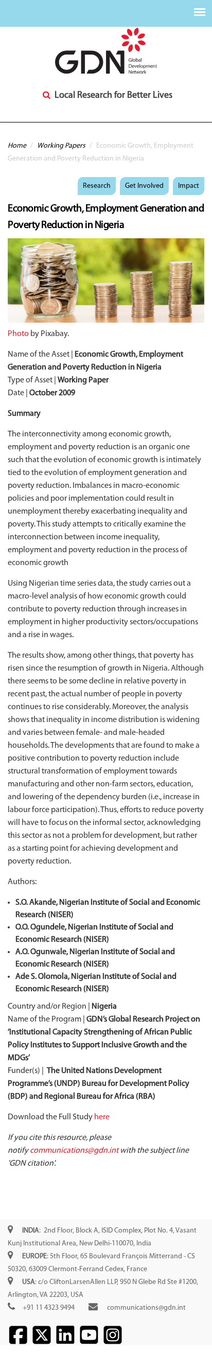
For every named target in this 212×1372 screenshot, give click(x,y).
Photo (18, 334)
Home (17, 146)
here (102, 1117)
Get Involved (144, 186)
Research (97, 186)
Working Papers (61, 146)
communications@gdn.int (74, 1151)
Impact (188, 186)
